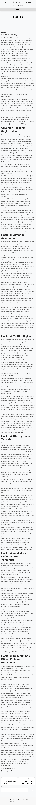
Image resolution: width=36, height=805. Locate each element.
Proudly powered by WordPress (18, 799)
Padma (13, 802)
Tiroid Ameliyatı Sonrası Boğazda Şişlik (9, 781)
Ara (2, 786)
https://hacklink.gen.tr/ (8, 768)
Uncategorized (7, 771)
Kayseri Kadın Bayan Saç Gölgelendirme (27, 781)
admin (19, 35)
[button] (17, 9)
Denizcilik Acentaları (18, 2)
